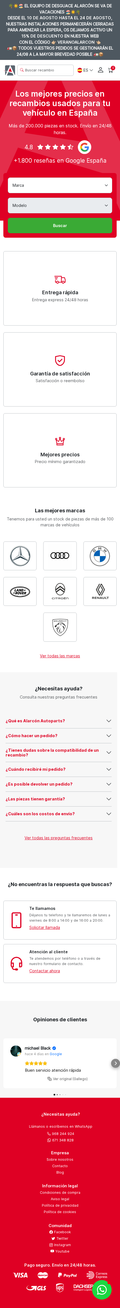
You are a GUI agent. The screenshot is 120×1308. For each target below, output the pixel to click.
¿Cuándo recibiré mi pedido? (36, 769)
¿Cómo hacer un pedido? (31, 735)
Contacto (60, 1166)
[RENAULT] (100, 591)
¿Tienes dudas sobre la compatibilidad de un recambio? (52, 752)
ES (85, 70)
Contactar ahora (44, 970)
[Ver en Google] (15, 1051)
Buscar (60, 225)
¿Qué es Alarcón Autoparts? (35, 720)
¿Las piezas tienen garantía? (35, 799)
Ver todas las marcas (60, 655)
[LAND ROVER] (20, 591)
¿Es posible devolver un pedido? (39, 784)
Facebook (62, 1232)
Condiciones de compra (60, 1192)
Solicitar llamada (44, 927)
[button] (4, 1063)
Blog (60, 1172)
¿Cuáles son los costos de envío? (40, 813)
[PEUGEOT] (59, 627)
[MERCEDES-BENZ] (20, 555)
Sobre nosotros (60, 1159)
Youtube (61, 1251)
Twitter (61, 1238)
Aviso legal (60, 1199)
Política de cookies (60, 1212)
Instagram (62, 1245)
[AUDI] (59, 555)
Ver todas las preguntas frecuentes (59, 837)
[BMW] (100, 555)
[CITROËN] (59, 591)
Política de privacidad (60, 1205)
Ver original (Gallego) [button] (70, 1079)
